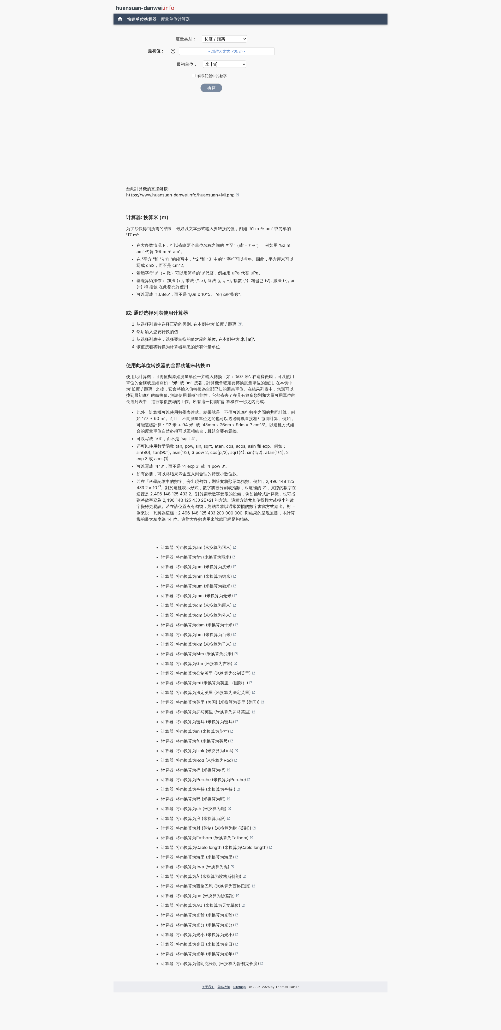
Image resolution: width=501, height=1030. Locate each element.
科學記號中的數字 (212, 76)
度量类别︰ (186, 38)
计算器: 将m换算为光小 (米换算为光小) (197, 934)
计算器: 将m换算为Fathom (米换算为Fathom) (205, 837)
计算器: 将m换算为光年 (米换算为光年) (197, 953)
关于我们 (208, 987)
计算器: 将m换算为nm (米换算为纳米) (196, 576)
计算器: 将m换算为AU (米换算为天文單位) (200, 905)
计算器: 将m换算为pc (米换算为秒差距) (198, 895)
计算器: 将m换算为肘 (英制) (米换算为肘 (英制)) (206, 828)
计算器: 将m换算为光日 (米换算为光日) (197, 944)
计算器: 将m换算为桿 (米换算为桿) (193, 769)
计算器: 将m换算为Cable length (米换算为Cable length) (214, 847)
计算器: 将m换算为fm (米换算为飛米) (196, 557)
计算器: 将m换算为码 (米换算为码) (193, 798)
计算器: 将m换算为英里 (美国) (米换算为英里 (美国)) (210, 702)
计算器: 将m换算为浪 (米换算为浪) (193, 818)
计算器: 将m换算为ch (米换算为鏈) (193, 808)
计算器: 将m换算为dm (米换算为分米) (196, 615)
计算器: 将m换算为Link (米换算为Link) (197, 750)
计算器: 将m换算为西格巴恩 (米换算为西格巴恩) (206, 886)
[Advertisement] (211, 135)
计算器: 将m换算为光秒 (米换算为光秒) (197, 915)
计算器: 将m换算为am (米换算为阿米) (196, 547)
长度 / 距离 (226, 324)
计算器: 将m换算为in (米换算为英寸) (195, 731)
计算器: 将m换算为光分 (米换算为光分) (197, 924)
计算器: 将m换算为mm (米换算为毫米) (197, 595)
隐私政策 (224, 987)
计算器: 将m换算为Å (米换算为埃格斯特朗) (201, 876)
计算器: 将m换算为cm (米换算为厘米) (196, 605)
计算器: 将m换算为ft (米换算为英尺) (195, 741)
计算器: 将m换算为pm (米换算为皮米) (196, 566)
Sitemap (239, 987)
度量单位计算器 (175, 19)
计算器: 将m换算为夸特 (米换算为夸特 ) (198, 789)
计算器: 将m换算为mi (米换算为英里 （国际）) (204, 682)
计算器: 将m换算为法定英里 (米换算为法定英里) (206, 692)
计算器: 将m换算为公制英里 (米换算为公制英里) (206, 673)
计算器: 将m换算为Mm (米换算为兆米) (197, 653)
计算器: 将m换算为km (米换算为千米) (196, 644)
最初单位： (188, 64)
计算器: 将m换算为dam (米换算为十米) (197, 624)
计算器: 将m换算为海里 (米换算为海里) (197, 857)
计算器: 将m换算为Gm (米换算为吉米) (196, 663)
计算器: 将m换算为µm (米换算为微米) (196, 586)
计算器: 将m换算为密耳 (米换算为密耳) (197, 721)
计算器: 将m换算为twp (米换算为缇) (195, 866)
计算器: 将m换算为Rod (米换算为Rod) (197, 760)
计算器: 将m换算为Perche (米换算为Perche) (203, 779)
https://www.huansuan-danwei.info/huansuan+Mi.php (180, 194)
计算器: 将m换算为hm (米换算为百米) (196, 634)
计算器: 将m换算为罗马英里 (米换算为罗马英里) (206, 711)
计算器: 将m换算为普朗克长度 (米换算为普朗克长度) (210, 963)
